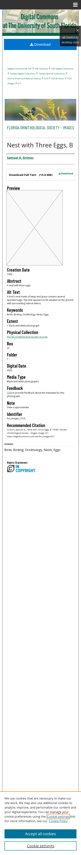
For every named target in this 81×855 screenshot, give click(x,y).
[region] (40, 823)
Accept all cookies (40, 833)
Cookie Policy (58, 821)
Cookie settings (58, 816)
